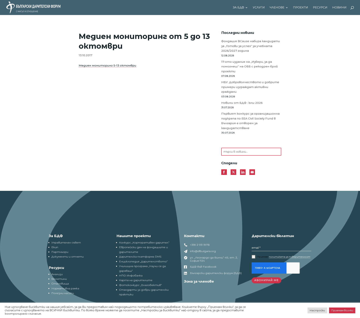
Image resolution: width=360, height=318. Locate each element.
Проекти (300, 7)
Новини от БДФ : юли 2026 (242, 103)
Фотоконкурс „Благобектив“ (140, 285)
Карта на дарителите (135, 280)
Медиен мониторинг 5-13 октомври (107, 65)
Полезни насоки (62, 293)
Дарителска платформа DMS (140, 256)
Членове (277, 7)
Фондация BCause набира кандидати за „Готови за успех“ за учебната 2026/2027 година (250, 45)
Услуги (259, 7)
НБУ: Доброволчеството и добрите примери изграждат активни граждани (250, 86)
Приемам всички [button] (342, 310)
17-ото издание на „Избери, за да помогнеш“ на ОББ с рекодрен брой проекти (249, 66)
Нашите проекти (133, 236)
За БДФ (238, 7)
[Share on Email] (252, 172)
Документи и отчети (67, 256)
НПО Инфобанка (130, 275)
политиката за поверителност (289, 256)
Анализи (57, 274)
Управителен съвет (66, 242)
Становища (60, 283)
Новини (339, 7)
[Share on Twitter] (233, 172)
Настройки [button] (317, 310)
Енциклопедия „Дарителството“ (143, 261)
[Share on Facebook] (224, 172)
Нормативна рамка (65, 288)
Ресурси (320, 7)
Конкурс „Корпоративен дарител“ (144, 242)
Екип (54, 247)
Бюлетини (59, 279)
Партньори (59, 252)
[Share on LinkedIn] (243, 172)
